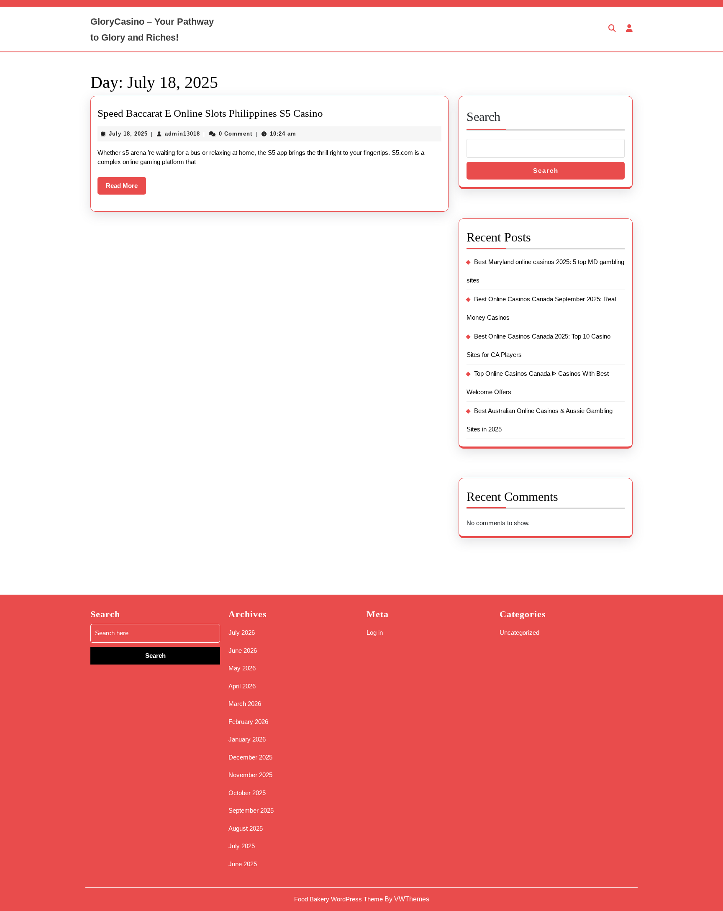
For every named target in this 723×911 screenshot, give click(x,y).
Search (483, 116)
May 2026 (242, 668)
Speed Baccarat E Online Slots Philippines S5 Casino (210, 113)
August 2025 (245, 828)
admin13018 (182, 134)
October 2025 (247, 792)
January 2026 (247, 739)
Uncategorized (519, 632)
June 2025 (242, 863)
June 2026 (242, 650)
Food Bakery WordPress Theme (338, 899)
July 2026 (241, 632)
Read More (126, 188)
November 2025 (250, 774)
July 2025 (241, 845)
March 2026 (244, 703)
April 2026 (242, 686)
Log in (375, 632)
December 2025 (250, 757)
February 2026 (248, 721)
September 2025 (251, 810)
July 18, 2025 (128, 134)
